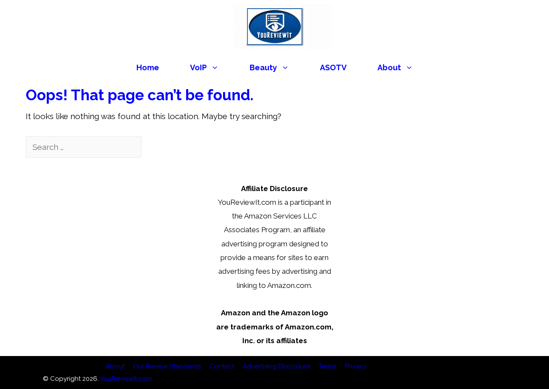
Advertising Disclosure (276, 366)
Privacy (356, 366)
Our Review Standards (167, 366)
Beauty (263, 67)
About (389, 67)
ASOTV (333, 67)
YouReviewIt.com (126, 379)
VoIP (198, 67)
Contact (221, 366)
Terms (327, 366)
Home (147, 67)
